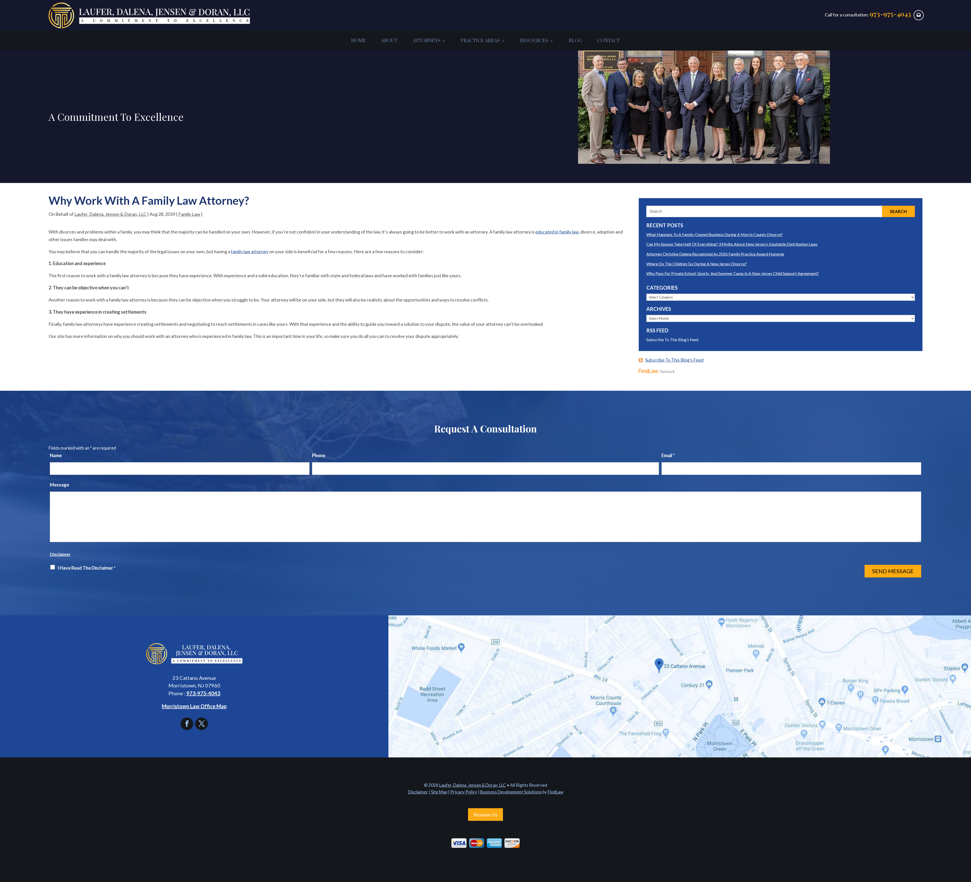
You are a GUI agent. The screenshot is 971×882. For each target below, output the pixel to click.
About (389, 41)
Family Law (189, 214)
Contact (608, 41)
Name (56, 455)
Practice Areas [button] (480, 41)
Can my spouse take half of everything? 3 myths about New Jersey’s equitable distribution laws (732, 244)
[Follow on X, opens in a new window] (201, 723)
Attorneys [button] (426, 41)
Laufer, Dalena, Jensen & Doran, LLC (110, 214)
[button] (966, 845)
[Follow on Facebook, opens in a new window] (188, 723)
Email (668, 455)
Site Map (439, 792)
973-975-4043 (890, 13)
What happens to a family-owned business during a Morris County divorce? (714, 234)
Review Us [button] (485, 814)
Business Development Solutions (511, 792)
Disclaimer (60, 554)
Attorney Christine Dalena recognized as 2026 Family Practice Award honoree (715, 253)
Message (59, 485)
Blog (575, 41)
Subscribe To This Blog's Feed (674, 360)
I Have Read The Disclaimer (86, 568)
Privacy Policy (463, 792)
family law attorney (250, 251)
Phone (318, 455)
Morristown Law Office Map (194, 706)
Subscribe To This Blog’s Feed (672, 339)
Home (358, 41)
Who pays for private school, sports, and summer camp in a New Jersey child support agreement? (732, 273)
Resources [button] (534, 41)
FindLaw (555, 792)
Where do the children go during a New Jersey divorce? (696, 263)
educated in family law (557, 232)
